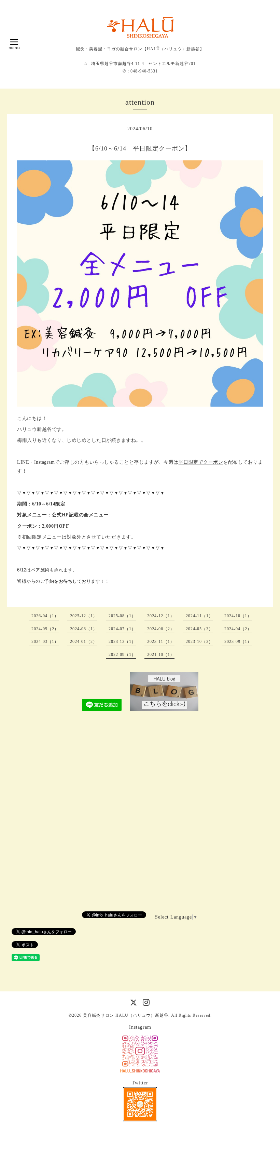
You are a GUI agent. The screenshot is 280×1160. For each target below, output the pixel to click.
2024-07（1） (122, 629)
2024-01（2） (83, 641)
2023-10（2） (199, 641)
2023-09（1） (238, 641)
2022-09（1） (122, 654)
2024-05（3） (199, 629)
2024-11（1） (199, 616)
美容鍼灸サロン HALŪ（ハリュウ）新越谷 (125, 1015)
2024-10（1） (238, 616)
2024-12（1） (160, 616)
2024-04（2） (238, 629)
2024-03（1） (45, 641)
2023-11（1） (160, 641)
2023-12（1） (122, 641)
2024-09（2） (45, 629)
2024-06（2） (160, 629)
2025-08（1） (122, 616)
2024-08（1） (83, 629)
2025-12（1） (83, 616)
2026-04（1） (45, 616)
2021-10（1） (160, 654)
